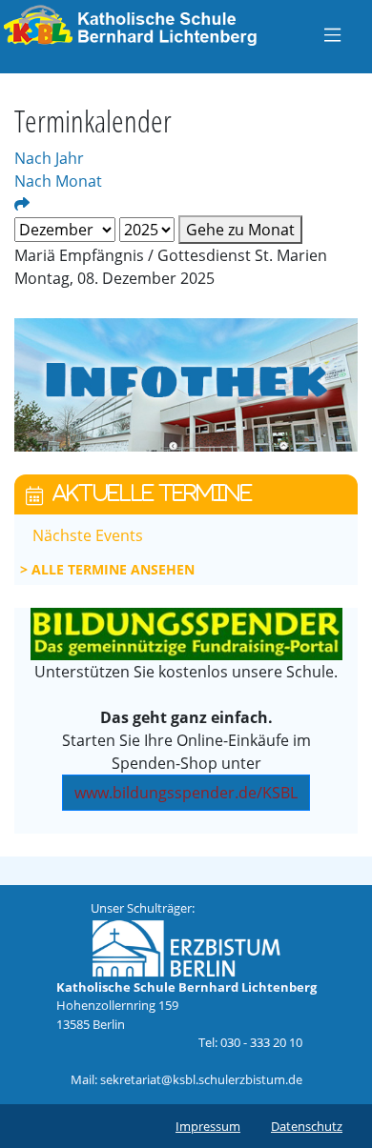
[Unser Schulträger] (186, 947)
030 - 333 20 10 (261, 1042)
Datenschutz (306, 1126)
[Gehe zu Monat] (22, 203)
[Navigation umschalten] (332, 34)
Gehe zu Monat (240, 229)
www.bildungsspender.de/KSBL (186, 792)
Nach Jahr (49, 158)
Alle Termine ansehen (113, 569)
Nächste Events (87, 535)
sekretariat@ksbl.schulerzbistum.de (201, 1079)
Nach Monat (58, 181)
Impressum (208, 1126)
